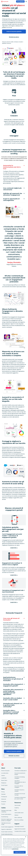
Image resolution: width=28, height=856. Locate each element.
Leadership (3, 778)
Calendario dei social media (5, 823)
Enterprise (3, 801)
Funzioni (3, 804)
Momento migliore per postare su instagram (6, 820)
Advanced (3, 799)
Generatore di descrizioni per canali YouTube (20, 798)
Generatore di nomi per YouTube (20, 794)
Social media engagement (7, 826)
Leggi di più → (14, 547)
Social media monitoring (6, 831)
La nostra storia (4, 773)
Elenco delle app (18, 817)
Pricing (2, 791)
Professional (4, 796)
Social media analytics (6, 814)
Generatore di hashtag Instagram (20, 777)
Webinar (16, 815)
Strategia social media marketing (6, 811)
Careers (3, 775)
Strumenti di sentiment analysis (20, 774)
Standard (3, 794)
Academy (17, 807)
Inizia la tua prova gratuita (14, 31)
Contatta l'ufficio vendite (20, 831)
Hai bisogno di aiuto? (19, 826)
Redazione (3, 782)
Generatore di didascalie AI (21, 770)
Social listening (4, 816)
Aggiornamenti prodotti (20, 829)
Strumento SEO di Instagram (19, 786)
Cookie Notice (15, 848)
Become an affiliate (19, 820)
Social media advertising (6, 834)
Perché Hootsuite (5, 770)
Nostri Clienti (4, 780)
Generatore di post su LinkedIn (19, 790)
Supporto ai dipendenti (6, 829)
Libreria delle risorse (19, 812)
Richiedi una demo (14, 37)
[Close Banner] (25, 836)
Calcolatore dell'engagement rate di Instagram (20, 782)
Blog (16, 810)
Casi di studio (17, 805)
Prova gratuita (20, 1)
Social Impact (4, 785)
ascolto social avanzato (17, 670)
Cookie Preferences (19, 852)
